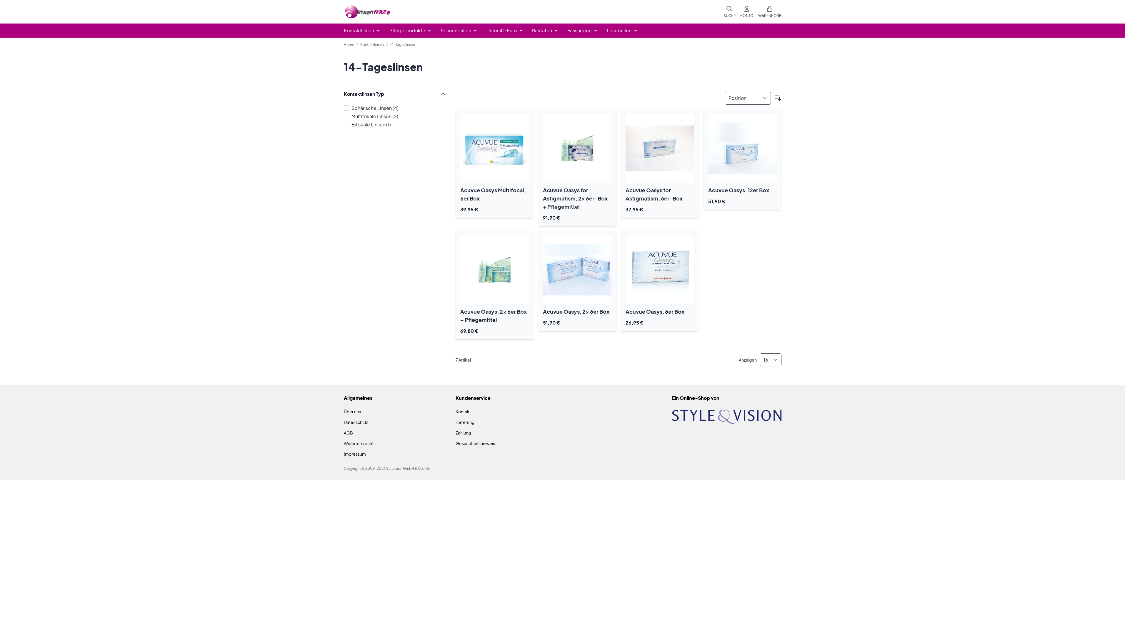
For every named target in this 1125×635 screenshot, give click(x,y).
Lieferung (465, 422)
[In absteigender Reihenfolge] (777, 98)
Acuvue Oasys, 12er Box (738, 190)
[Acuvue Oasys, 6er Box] (660, 269)
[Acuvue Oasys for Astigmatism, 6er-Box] (660, 148)
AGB (348, 432)
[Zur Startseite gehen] (368, 12)
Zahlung (463, 432)
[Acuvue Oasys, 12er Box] (742, 148)
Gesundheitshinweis (475, 443)
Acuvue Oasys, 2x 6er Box (576, 311)
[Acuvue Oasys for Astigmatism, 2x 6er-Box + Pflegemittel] (577, 148)
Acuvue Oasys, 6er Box (655, 311)
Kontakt (463, 411)
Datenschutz (356, 422)
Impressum (355, 454)
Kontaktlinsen (372, 44)
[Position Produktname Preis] (748, 98)
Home (349, 44)
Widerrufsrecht (359, 443)
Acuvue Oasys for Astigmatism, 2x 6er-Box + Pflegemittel (575, 198)
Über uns (352, 411)
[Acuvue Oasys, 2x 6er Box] (577, 269)
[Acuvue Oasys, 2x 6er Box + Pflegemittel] (494, 269)
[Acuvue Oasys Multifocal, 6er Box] (494, 148)
